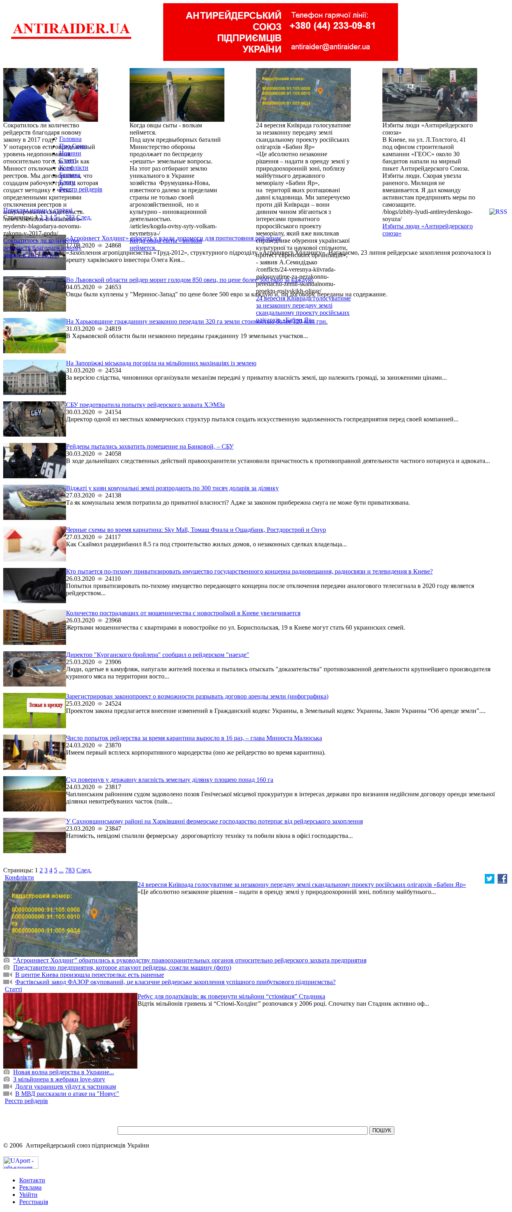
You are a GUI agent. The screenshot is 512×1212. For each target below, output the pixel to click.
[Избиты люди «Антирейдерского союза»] (429, 119)
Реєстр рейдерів (80, 189)
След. (84, 217)
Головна (70, 138)
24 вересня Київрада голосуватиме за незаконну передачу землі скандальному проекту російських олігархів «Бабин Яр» (303, 309)
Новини (70, 153)
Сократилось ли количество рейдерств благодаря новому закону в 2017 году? (42, 247)
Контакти (32, 1180)
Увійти (28, 1194)
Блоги (67, 182)
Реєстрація (33, 1201)
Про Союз (73, 146)
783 (70, 217)
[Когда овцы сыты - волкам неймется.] (177, 119)
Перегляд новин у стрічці (37, 210)
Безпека (69, 174)
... (61, 217)
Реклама (30, 1187)
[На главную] (71, 37)
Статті (67, 160)
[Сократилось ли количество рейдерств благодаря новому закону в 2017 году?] (50, 119)
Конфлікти (73, 167)
